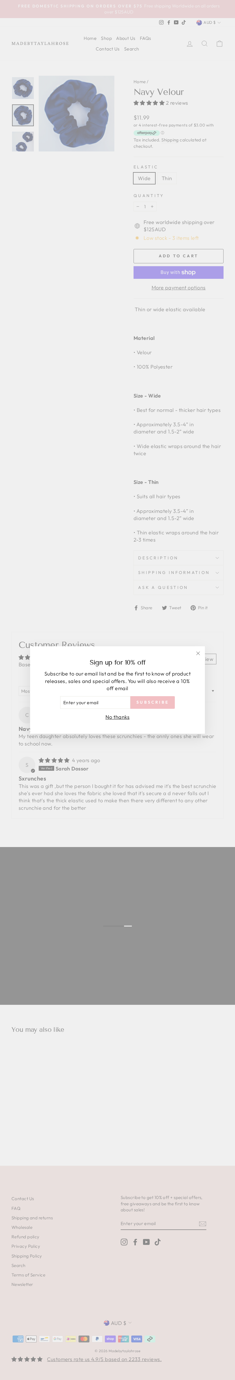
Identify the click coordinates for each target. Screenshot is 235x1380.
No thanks (117, 717)
